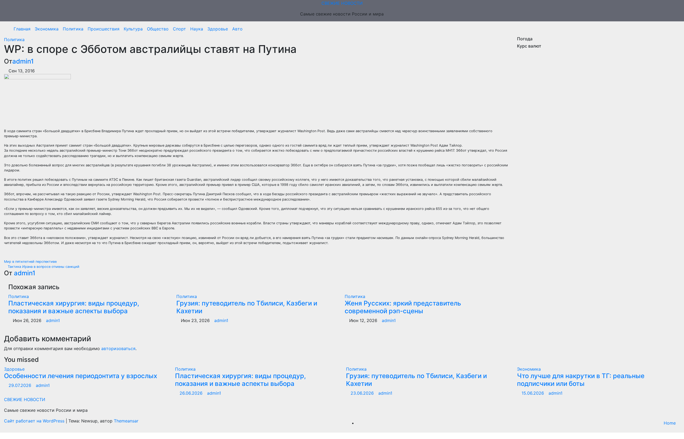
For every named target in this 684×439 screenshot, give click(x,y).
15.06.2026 (533, 393)
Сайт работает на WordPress (35, 421)
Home (670, 423)
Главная (22, 29)
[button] (674, 29)
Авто (237, 29)
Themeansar (126, 421)
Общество (158, 29)
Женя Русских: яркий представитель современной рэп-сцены (403, 307)
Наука (196, 29)
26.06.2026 (192, 393)
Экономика (47, 29)
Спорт (179, 29)
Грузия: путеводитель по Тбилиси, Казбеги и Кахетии (246, 307)
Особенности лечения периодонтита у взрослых (80, 376)
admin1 (23, 61)
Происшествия (103, 29)
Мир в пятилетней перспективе (31, 262)
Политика (73, 29)
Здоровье (217, 29)
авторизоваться (118, 348)
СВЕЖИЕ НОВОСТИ (342, 3)
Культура (133, 29)
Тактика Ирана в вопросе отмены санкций (43, 267)
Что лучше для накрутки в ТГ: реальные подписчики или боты (580, 379)
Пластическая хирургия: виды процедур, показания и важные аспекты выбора (73, 307)
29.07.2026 (21, 385)
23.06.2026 (363, 393)
